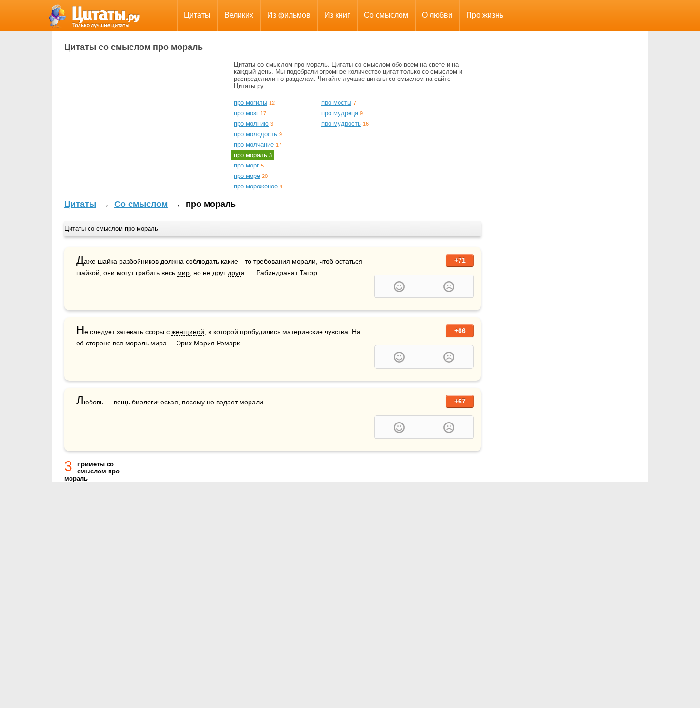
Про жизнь (484, 15)
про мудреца (339, 113)
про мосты (336, 102)
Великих (238, 15)
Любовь (89, 402)
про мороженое (256, 186)
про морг (246, 165)
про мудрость (341, 123)
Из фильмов (288, 15)
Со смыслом (386, 15)
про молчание (254, 144)
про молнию (251, 123)
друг (234, 272)
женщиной (187, 331)
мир (183, 272)
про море (247, 175)
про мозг (246, 113)
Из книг (337, 15)
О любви (437, 15)
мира (158, 343)
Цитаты (197, 15)
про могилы (250, 102)
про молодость (255, 134)
